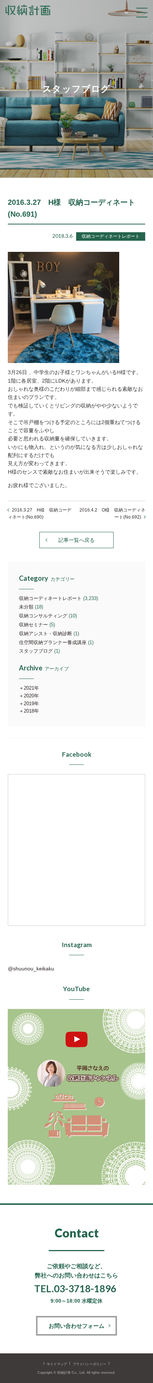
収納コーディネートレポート (50, 598)
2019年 (31, 703)
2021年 (31, 688)
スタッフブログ (36, 651)
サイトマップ (57, 1364)
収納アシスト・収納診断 (45, 633)
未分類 (26, 607)
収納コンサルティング (43, 616)
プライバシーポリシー (89, 1364)
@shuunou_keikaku (31, 969)
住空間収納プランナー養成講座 (53, 642)
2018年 (31, 711)
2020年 (31, 696)
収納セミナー (33, 624)
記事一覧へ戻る (76, 540)
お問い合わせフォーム (76, 1326)
